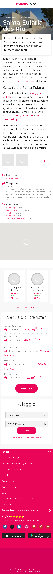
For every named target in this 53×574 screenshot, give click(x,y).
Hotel (5, 475)
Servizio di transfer (26, 317)
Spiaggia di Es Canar (14, 210)
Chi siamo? (8, 504)
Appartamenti (10, 481)
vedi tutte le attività (26, 307)
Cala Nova (10, 213)
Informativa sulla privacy (22, 571)
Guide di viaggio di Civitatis (17, 498)
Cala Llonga (11, 208)
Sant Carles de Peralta (15, 218)
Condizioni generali (18, 569)
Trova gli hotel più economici (26, 438)
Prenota (40, 328)
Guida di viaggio (11, 457)
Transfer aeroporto (12, 469)
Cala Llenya (11, 216)
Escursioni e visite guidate (17, 463)
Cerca (26, 430)
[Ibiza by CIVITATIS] (22, 4)
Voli (4, 492)
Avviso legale (35, 569)
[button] (3, 4)
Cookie (38, 571)
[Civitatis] (26, 558)
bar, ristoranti (24, 115)
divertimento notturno (22, 81)
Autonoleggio (9, 487)
